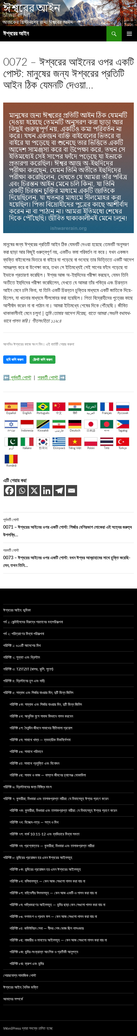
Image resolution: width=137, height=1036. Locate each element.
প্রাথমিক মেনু (129, 33)
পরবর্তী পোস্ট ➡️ (52, 377)
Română (11, 465)
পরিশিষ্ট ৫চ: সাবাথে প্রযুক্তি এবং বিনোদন (34, 763)
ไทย (106, 448)
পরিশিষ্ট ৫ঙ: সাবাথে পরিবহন (26, 752)
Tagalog (122, 430)
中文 (59, 413)
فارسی (59, 430)
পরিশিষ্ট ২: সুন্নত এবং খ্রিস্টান (21, 657)
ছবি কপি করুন (14, 359)
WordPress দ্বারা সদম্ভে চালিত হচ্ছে (28, 1028)
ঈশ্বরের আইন (16, 34)
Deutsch (75, 430)
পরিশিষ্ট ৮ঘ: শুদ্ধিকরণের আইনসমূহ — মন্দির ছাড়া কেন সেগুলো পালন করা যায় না (57, 905)
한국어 (43, 448)
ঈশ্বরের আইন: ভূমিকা (17, 610)
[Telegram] (59, 490)
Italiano (27, 448)
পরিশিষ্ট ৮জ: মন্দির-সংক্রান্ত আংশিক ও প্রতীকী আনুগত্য (44, 952)
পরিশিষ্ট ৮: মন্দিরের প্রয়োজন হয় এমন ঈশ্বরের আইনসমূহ (37, 858)
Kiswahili (43, 430)
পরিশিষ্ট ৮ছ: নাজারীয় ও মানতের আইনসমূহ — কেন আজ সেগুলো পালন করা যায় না (58, 940)
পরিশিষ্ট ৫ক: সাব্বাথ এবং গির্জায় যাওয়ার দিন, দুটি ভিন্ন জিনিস (46, 704)
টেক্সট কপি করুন (42, 359)
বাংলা (106, 430)
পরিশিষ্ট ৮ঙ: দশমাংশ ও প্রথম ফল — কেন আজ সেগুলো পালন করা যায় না (53, 916)
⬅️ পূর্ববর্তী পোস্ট (17, 377)
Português (43, 413)
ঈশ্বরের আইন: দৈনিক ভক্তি (20, 987)
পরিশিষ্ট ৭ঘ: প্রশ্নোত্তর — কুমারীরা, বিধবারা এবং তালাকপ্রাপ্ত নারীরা (52, 846)
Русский (123, 413)
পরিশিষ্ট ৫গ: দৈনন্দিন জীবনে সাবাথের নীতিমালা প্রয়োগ (41, 728)
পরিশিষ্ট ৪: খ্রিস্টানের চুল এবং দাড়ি (24, 681)
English (27, 413)
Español (11, 413)
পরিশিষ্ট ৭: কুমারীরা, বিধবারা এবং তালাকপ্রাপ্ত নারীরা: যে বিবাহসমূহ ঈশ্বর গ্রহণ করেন (55, 799)
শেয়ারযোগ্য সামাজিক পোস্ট (19, 975)
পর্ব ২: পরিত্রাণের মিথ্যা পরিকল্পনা (23, 634)
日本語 (91, 430)
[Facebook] (9, 490)
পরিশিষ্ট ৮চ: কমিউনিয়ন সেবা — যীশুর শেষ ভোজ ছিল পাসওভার (47, 928)
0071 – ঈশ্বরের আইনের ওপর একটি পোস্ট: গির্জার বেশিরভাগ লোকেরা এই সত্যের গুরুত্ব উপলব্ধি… (67, 527)
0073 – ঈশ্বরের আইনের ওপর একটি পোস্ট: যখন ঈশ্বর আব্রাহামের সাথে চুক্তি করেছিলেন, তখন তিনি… (66, 558)
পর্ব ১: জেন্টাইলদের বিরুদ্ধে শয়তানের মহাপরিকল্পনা (33, 622)
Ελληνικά (59, 448)
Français (107, 413)
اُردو (11, 448)
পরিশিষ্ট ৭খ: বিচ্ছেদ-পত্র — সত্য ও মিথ (34, 822)
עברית (11, 430)
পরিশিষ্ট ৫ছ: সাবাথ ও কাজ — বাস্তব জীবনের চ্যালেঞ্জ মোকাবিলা (48, 775)
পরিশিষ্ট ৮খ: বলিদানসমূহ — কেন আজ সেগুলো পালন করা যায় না (47, 881)
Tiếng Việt (74, 448)
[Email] (71, 490)
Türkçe (123, 448)
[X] (34, 490)
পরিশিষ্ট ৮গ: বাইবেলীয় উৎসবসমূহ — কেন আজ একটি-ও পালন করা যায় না (53, 893)
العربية (91, 413)
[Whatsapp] (21, 490)
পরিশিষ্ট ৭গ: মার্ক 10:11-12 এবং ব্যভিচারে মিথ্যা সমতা (44, 834)
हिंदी (75, 413)
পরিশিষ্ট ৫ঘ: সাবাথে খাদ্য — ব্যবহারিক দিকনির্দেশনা (40, 740)
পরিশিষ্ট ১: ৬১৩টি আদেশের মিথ (22, 645)
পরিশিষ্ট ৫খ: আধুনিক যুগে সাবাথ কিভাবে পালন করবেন (41, 716)
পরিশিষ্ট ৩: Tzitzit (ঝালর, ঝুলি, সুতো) (28, 669)
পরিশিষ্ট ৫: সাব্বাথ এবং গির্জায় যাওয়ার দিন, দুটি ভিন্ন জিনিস (38, 693)
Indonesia (27, 430)
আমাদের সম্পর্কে (13, 999)
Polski (91, 448)
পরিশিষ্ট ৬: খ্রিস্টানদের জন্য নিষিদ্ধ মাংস (27, 787)
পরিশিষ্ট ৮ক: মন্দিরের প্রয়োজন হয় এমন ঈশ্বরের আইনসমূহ (45, 869)
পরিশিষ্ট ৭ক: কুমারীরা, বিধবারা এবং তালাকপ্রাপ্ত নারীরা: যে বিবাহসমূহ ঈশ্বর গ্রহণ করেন (63, 810)
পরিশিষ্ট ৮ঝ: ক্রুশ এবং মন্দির (27, 964)
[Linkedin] (46, 490)
